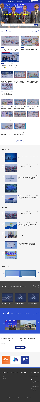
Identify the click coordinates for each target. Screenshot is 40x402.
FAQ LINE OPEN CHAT (18, 1)
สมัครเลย (21, 348)
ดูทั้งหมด (35, 31)
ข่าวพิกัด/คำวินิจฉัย (4, 378)
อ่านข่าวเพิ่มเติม (20, 140)
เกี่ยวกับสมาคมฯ (5, 1)
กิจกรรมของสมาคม (4, 375)
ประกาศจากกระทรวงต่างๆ (13, 273)
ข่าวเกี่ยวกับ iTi (23, 375)
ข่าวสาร (11, 9)
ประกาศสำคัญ (3, 377)
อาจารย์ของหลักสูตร (23, 376)
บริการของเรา (17, 10)
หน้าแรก (5, 9)
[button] (3, 14)
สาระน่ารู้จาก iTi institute (28, 273)
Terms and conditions (33, 397)
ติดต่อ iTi (22, 377)
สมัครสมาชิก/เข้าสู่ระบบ (34, 1)
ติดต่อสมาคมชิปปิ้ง (33, 375)
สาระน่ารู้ (3, 376)
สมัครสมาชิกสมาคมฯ (11, 1)
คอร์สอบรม (23, 9)
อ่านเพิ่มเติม (7, 16)
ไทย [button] (29, 1)
